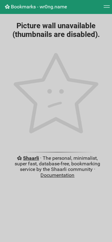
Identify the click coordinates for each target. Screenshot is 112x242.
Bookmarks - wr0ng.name (38, 7)
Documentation (57, 175)
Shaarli (31, 158)
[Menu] (106, 9)
